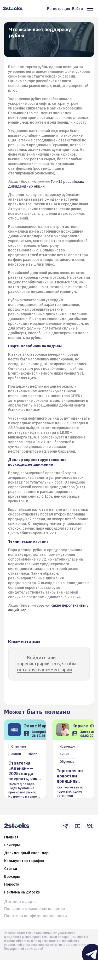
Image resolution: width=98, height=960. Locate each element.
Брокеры (12, 876)
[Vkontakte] (89, 826)
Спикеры (12, 845)
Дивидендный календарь (27, 853)
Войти (77, 8)
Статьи (10, 868)
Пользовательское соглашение (34, 908)
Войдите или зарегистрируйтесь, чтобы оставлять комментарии (46, 664)
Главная (11, 837)
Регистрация (58, 8)
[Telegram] (65, 826)
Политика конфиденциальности (35, 915)
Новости (11, 884)
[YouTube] (77, 826)
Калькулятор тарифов (24, 860)
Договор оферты (20, 901)
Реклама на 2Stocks (22, 892)
